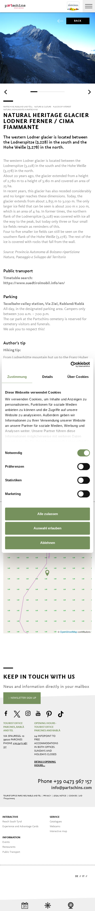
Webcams (55, 826)
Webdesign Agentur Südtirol (8, 877)
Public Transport (11, 852)
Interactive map (58, 831)
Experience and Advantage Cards (20, 826)
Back (78, 21)
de (76, 876)
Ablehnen (47, 543)
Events (6, 842)
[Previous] (6, 92)
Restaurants (8, 847)
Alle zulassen (47, 514)
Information (11, 837)
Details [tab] (47, 377)
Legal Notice (59, 796)
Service (54, 817)
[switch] (83, 466)
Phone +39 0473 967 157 (65, 781)
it (83, 876)
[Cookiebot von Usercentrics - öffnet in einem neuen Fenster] (70, 364)
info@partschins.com (71, 788)
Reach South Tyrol (12, 821)
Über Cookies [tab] (78, 377)
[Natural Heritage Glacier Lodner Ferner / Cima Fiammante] (47, 573)
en (90, 876)
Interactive (10, 817)
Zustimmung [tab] (17, 377)
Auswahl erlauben (47, 528)
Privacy (47, 796)
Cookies (73, 796)
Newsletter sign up (23, 698)
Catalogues (56, 821)
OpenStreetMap (69, 631)
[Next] (89, 92)
